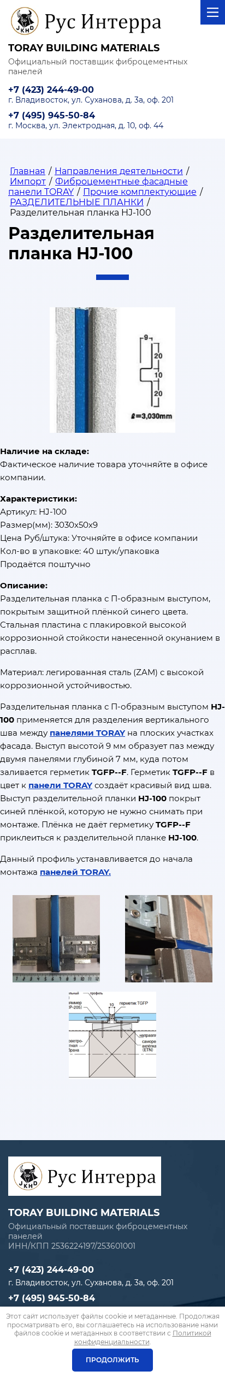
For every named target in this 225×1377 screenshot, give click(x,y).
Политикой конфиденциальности (142, 1337)
